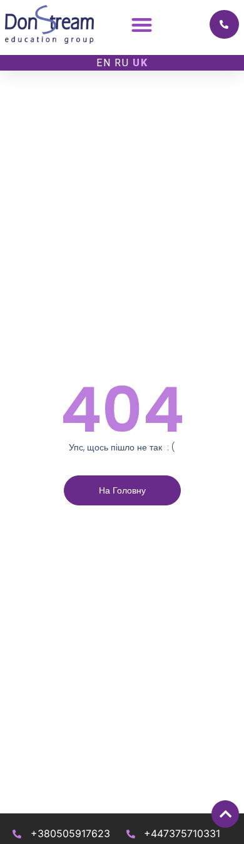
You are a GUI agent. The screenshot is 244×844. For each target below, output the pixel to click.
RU (122, 63)
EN (103, 63)
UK (140, 63)
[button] (141, 24)
